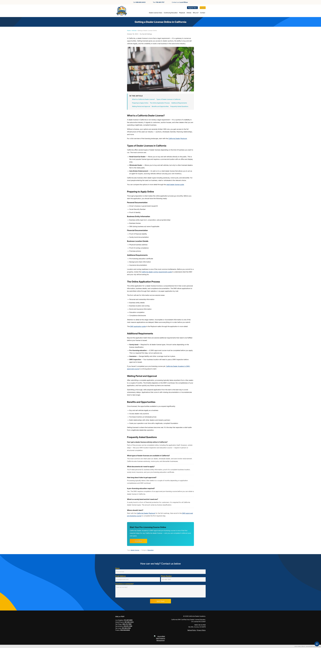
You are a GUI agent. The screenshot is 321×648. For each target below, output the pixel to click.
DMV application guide (138, 326)
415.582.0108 (126, 628)
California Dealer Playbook (177, 138)
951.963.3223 (129, 622)
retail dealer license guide (175, 184)
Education (151, 550)
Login (202, 8)
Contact (202, 13)
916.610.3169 (128, 626)
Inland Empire (119, 622)
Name (117, 568)
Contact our (180, 2)
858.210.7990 (126, 624)
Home (129, 30)
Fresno (117, 630)
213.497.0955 (128, 620)
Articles (189, 13)
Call (139, 2)
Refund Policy (192, 630)
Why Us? (196, 13)
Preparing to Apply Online (140, 103)
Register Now (192, 8)
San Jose (118, 628)
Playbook (182, 13)
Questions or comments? (124, 584)
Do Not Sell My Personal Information (313, 646)
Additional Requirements (179, 103)
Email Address (120, 576)
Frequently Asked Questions (179, 106)
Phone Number (166, 576)
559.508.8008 (125, 630)
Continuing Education (171, 13)
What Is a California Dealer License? (143, 99)
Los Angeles (119, 620)
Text (158, 2)
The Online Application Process (160, 103)
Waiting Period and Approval (141, 106)
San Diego (118, 624)
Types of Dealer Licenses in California (168, 99)
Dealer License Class (155, 13)
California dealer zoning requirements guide (157, 272)
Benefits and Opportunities (160, 106)
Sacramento (119, 626)
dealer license (135, 550)
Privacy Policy (201, 630)
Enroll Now (138, 541)
